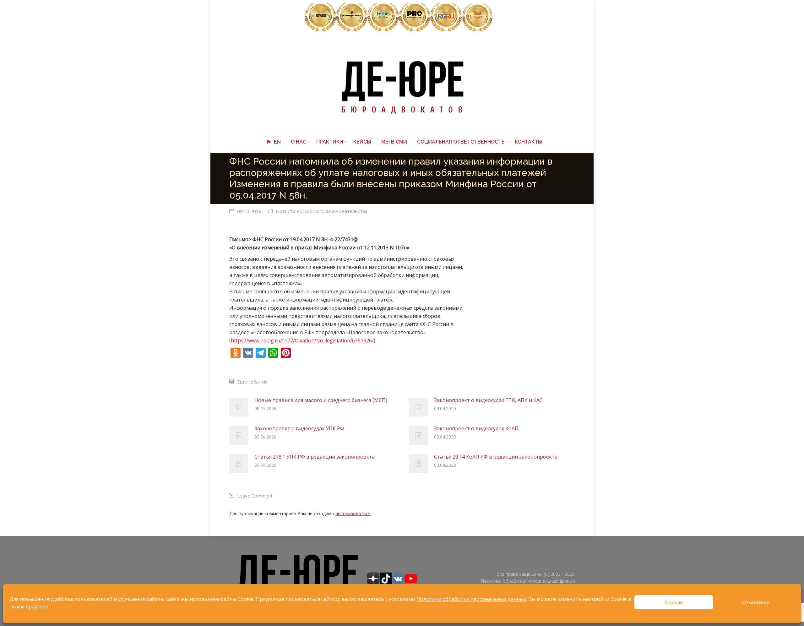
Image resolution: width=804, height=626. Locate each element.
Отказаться (755, 602)
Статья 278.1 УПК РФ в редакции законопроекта (314, 456)
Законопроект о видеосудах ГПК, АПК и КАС (488, 400)
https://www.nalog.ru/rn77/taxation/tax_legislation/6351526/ (302, 340)
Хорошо (673, 602)
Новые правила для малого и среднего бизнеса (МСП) (320, 400)
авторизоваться (353, 513)
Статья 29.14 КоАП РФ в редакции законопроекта (495, 456)
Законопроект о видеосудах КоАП (476, 428)
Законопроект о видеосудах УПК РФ (299, 428)
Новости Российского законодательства (321, 211)
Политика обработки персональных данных (528, 581)
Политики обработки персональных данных (471, 599)
